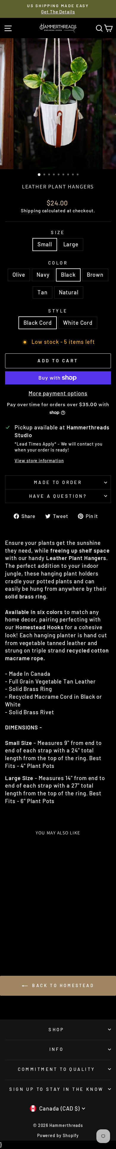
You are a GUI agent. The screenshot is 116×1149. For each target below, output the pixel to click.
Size (58, 232)
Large (71, 244)
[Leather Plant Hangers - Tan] (39, 935)
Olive (19, 274)
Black (68, 274)
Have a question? (58, 496)
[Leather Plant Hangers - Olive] (11, 935)
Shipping (30, 210)
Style (58, 310)
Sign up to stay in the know (56, 1089)
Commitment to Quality (56, 1069)
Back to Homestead (62, 985)
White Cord (78, 322)
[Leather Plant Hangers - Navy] (18, 935)
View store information (39, 460)
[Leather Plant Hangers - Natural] (25, 940)
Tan (42, 292)
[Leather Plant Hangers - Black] (25, 935)
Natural (69, 292)
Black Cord (37, 322)
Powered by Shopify (58, 1135)
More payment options (58, 393)
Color (58, 262)
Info (56, 1049)
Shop (56, 1029)
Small (44, 244)
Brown (95, 274)
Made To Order (58, 482)
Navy (43, 274)
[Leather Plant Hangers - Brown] (32, 935)
